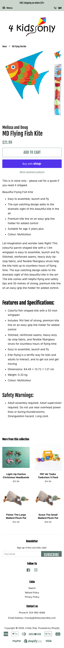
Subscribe (51, 554)
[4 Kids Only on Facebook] (28, 570)
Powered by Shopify (48, 628)
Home (4, 46)
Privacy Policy (32, 597)
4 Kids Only (31, 628)
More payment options (32, 171)
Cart (60, 8)
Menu (9, 7)
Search (32, 588)
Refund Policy (32, 592)
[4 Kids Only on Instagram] (35, 570)
